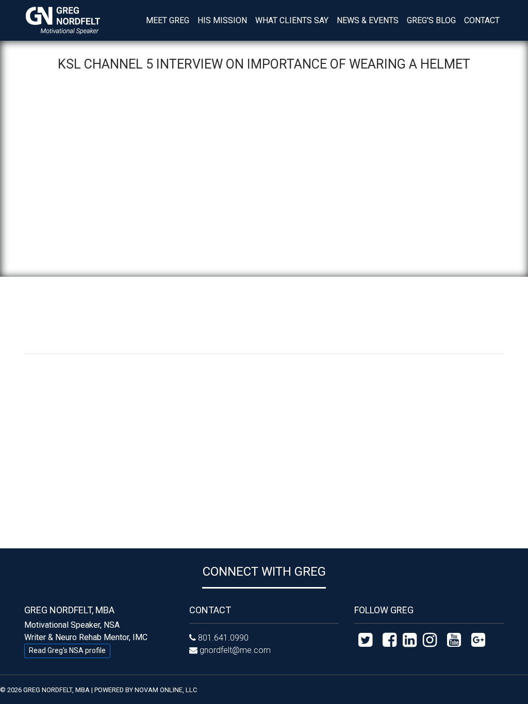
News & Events (370, 20)
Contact (482, 20)
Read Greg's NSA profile (67, 650)
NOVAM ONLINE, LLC (166, 690)
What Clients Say (291, 20)
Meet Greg (167, 20)
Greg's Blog (431, 20)
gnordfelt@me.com (235, 650)
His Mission (222, 20)
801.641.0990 (223, 638)
